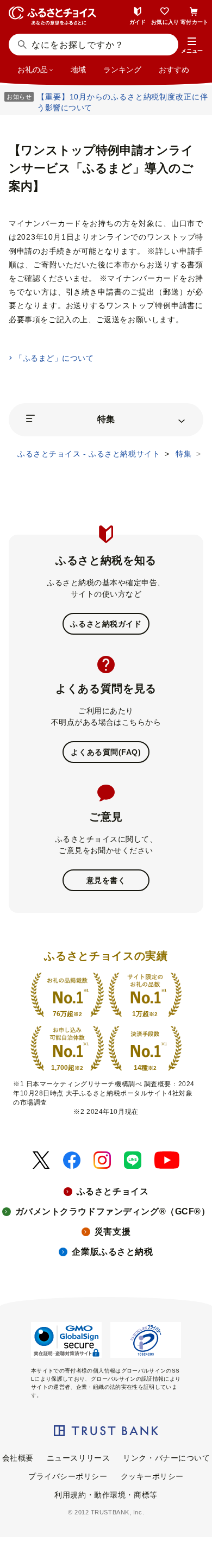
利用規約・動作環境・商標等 (105, 1494)
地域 (78, 69)
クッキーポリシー (152, 1476)
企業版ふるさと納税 (112, 1251)
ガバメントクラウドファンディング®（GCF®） (112, 1211)
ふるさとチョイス (112, 1191)
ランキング (122, 69)
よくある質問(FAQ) (106, 752)
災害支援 (112, 1231)
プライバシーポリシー (68, 1476)
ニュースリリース (78, 1458)
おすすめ (174, 69)
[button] (191, 45)
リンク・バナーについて (166, 1458)
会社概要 (18, 1458)
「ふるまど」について (54, 358)
